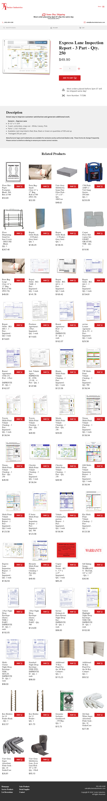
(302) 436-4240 (8, 22)
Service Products (7, 789)
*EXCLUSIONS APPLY (54, 18)
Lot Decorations (7, 792)
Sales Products (24, 787)
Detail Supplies (24, 789)
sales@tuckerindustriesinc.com (95, 22)
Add (18, 186)
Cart (83, 28)
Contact (22, 792)
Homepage (5, 787)
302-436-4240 (100, 786)
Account (55, 28)
